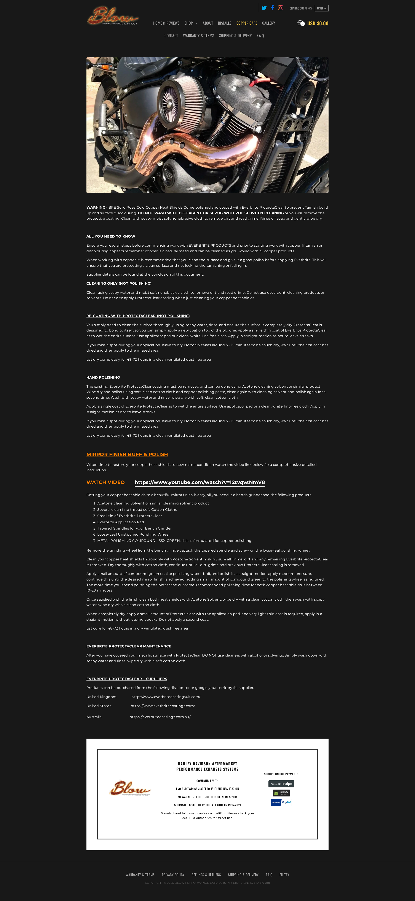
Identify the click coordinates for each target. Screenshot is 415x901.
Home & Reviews (166, 23)
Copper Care (246, 23)
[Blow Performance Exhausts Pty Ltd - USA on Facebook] (272, 7)
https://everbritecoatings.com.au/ (160, 717)
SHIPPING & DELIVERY (243, 874)
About (208, 23)
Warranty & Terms (198, 35)
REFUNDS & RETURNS (206, 874)
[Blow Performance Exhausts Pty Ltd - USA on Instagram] (280, 7)
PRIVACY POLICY (173, 874)
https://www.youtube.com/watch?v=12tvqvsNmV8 (200, 482)
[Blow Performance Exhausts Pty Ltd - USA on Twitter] (264, 7)
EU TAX (284, 874)
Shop (189, 23)
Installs (224, 23)
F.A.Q (260, 35)
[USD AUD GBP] (321, 8)
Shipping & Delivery (235, 35)
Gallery (268, 23)
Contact (171, 35)
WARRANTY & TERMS (140, 874)
